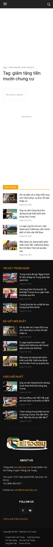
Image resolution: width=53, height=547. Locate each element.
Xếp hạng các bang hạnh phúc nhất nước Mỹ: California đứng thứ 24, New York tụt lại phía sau (34, 360)
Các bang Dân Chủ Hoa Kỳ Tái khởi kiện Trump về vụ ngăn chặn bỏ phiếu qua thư (34, 292)
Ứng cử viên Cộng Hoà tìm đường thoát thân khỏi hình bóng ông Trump (32, 213)
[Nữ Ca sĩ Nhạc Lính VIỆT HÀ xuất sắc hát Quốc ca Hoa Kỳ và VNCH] (10, 401)
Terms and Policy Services (15, 518)
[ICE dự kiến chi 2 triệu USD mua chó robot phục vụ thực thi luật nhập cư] (10, 198)
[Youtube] (30, 510)
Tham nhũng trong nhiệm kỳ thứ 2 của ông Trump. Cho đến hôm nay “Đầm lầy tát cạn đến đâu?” (34, 414)
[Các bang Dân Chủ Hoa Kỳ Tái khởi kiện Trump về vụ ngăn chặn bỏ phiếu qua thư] (10, 293)
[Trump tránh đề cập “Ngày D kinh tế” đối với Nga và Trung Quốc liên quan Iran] (10, 278)
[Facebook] (23, 510)
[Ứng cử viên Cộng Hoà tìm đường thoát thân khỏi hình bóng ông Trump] (10, 214)
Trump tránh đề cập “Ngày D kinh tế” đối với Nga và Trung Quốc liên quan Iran (34, 277)
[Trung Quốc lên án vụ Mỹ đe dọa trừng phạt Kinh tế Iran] (10, 308)
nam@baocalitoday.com (25, 489)
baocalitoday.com (22, 467)
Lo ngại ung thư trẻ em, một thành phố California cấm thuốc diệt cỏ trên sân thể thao (34, 229)
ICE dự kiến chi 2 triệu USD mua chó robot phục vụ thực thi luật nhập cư (34, 197)
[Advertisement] (26, 36)
